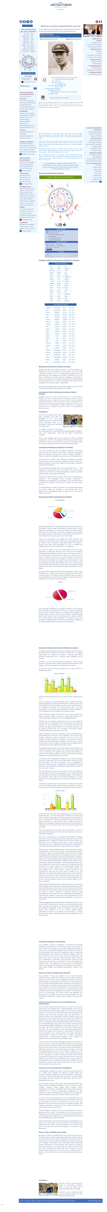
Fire (56, 87)
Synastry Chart (24, 123)
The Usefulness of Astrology (27, 145)
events (54, 165)
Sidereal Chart (59, 244)
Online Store (72, 1200)
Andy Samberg (60, 156)
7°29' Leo (57, 81)
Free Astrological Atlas (26, 104)
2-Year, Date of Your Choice (94, 57)
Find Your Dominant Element (27, 106)
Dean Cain (79, 150)
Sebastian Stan (97, 175)
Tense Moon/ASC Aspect (26, 166)
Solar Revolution (97, 63)
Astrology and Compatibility (27, 224)
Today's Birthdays (96, 157)
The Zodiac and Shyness (26, 211)
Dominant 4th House (25, 175)
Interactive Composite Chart (27, 125)
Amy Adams (98, 165)
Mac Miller (79, 135)
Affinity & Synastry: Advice (26, 226)
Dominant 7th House (25, 181)
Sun (65, 85)
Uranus (57, 85)
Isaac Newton (74, 142)
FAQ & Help (64, 1200)
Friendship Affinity (24, 119)
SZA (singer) (56, 135)
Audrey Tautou (49, 136)
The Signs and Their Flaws (27, 217)
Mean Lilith (56, 247)
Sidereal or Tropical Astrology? (28, 147)
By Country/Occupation (95, 154)
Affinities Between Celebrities (27, 115)
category (66, 167)
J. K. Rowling (59, 148)
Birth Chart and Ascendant (27, 100)
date (70, 167)
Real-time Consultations (95, 133)
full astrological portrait (69, 1194)
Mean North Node (61, 245)
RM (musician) (97, 169)
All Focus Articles (94, 181)
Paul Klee (77, 156)
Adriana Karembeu (64, 144)
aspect (57, 167)
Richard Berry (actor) (57, 150)
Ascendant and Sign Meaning (27, 102)
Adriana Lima (66, 142)
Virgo (64, 84)
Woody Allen (55, 144)
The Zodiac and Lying (25, 213)
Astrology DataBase (50, 163)
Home (21, 1200)
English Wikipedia (56, 68)
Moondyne (68, 66)
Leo (56, 84)
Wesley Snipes (47, 150)
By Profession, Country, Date (93, 144)
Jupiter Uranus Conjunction (27, 194)
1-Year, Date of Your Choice (94, 55)
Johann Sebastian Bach (71, 155)
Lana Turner (48, 158)
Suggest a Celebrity (96, 136)
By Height (94, 150)
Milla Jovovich (72, 135)
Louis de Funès (68, 148)
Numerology (51, 90)
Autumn (99, 53)
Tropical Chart (51, 244)
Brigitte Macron (48, 135)
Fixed (61, 87)
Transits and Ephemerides (28, 29)
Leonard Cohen (97, 177)
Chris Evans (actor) (48, 142)
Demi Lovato (98, 173)
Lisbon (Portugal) (57, 158)
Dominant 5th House (25, 177)
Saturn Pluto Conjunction (26, 199)
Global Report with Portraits (94, 70)
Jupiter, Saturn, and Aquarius (27, 197)
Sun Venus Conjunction (26, 168)
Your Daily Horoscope (25, 96)
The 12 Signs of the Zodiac (27, 149)
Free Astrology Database (94, 131)
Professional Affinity (25, 121)
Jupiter (61, 85)
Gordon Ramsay (97, 179)
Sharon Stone (58, 142)
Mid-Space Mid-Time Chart (27, 127)
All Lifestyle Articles (27, 219)
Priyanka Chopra (47, 144)
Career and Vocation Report (94, 44)
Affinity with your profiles (74, 39)
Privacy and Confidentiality (53, 1200)
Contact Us (27, 1200)
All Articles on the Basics (28, 154)
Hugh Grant (42, 136)
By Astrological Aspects (95, 140)
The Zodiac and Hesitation (27, 209)
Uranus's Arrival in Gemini (26, 190)
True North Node (51, 245)
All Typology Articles (27, 183)
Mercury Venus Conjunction (27, 162)
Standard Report (97, 68)
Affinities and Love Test (26, 117)
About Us (33, 1200)
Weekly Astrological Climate (27, 188)
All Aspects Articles (27, 170)
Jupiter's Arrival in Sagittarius (27, 201)
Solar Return (23, 134)
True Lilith (50, 247)
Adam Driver (98, 171)
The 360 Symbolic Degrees (27, 109)
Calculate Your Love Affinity (27, 113)
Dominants (51, 85)
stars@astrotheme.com (45, 105)
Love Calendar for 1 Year (94, 74)
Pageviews (51, 93)
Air (58, 87)
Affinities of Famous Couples (27, 228)
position (61, 167)
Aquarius (60, 84)
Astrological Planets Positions (93, 161)
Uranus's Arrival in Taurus (26, 203)
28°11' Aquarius (59, 82)
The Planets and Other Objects (28, 151)
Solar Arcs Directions (25, 138)
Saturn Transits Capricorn (26, 205)
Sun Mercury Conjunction (26, 164)
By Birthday (94, 148)
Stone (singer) (42, 152)
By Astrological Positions (95, 142)
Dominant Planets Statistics (94, 158)
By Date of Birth (97, 146)
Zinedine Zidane (97, 167)
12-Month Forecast (96, 61)
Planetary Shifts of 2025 (26, 192)
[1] (66, 72)
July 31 (64, 77)
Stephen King (64, 135)
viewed (68, 169)
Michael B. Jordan (58, 136)
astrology (43, 426)
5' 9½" (69, 92)
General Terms (41, 1200)
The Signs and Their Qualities (28, 215)
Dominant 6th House (25, 179)
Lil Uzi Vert (76, 148)
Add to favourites (46, 39)
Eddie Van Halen (69, 156)
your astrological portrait (58, 431)
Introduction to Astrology (26, 143)
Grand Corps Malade (70, 150)
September (98, 51)
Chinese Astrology (49, 88)
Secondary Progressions (26, 136)
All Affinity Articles (26, 231)
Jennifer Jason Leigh (49, 156)
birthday (76, 167)
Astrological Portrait (96, 42)
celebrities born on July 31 (62, 152)
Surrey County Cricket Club (59, 72)
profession (51, 167)
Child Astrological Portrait (94, 46)
